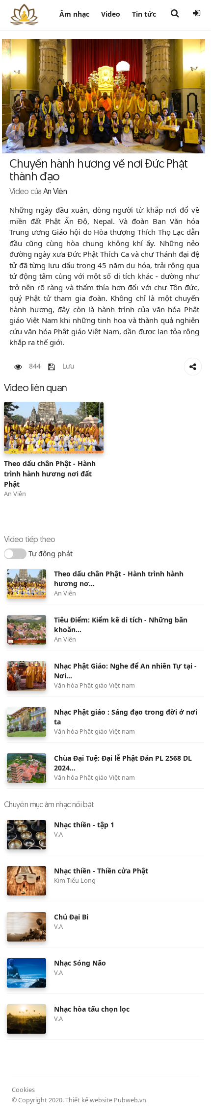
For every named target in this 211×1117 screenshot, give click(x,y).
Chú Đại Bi (71, 916)
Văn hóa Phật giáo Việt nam (94, 685)
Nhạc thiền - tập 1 (84, 824)
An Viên (15, 493)
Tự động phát (50, 553)
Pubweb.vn (130, 1100)
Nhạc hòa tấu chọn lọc (92, 1009)
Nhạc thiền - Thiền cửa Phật (101, 870)
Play (54, 427)
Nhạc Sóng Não (80, 963)
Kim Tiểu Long (75, 880)
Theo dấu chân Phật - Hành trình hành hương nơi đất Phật (50, 474)
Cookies (23, 1089)
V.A (58, 834)
